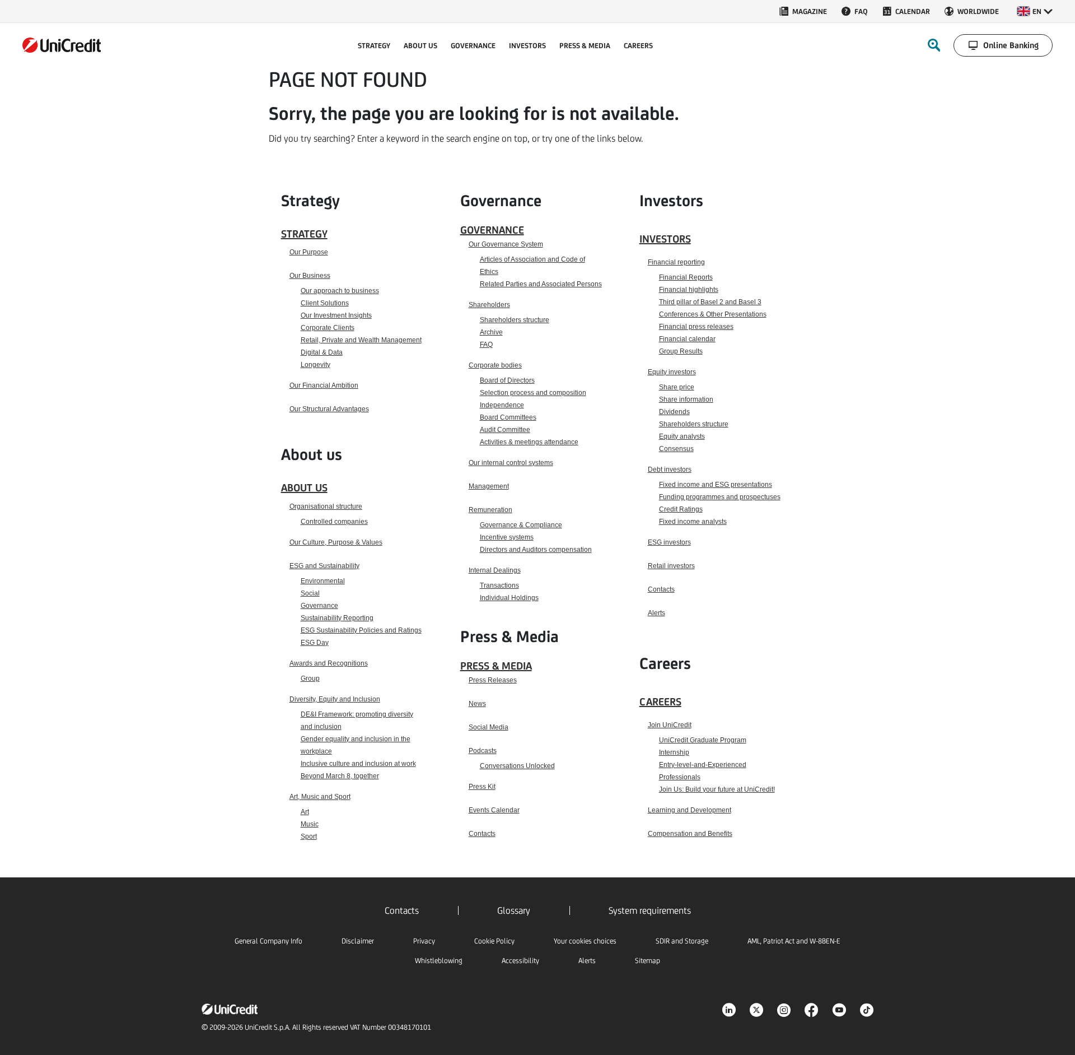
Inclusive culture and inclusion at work (358, 764)
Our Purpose (308, 252)
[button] (1035, 11)
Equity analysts (682, 436)
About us (304, 487)
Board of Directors (507, 380)
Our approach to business (340, 291)
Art (305, 812)
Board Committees (508, 417)
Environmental (323, 581)
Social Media (488, 727)
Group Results (681, 351)
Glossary (513, 910)
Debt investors (669, 469)
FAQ (486, 344)
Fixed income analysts (693, 522)
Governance (319, 606)
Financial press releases (696, 327)
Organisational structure (325, 506)
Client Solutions (325, 303)
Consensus (676, 449)
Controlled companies (334, 522)
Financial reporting (676, 262)
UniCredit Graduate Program (702, 740)
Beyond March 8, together (340, 776)
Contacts (482, 834)
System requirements (650, 910)
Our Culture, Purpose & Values (335, 542)
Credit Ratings (681, 509)
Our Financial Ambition (323, 385)
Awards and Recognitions (328, 663)
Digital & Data (322, 352)
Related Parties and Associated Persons (541, 284)
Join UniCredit (669, 725)
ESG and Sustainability (324, 566)
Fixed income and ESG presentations (715, 485)
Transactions (499, 585)
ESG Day (315, 643)
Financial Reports (686, 277)
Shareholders (489, 305)
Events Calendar (494, 810)
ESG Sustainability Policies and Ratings (361, 630)
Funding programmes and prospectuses (719, 497)
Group (310, 678)
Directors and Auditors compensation (536, 550)
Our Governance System (506, 244)
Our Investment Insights (336, 315)
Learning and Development (689, 810)
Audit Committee (505, 430)
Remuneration (490, 510)
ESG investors (669, 542)
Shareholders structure (514, 320)
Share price (676, 387)
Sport (309, 836)
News (477, 704)
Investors (665, 239)
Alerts (656, 613)
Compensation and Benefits (690, 834)
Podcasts (483, 751)
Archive (491, 332)
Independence (502, 405)
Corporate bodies (495, 365)
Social (310, 593)
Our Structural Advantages (329, 409)
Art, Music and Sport (319, 797)
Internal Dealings (495, 570)
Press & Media (496, 665)
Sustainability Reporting (337, 618)
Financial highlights (688, 290)
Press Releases (493, 680)
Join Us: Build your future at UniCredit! (717, 789)
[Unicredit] (61, 45)
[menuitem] (802, 11)
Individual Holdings (509, 598)
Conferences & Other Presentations (712, 314)
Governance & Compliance (521, 525)
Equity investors (672, 372)
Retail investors (671, 566)
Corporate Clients (327, 328)
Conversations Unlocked (517, 766)
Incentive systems (507, 537)
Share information (686, 399)
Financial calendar (687, 339)
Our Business (309, 276)
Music (310, 824)
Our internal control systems (511, 463)
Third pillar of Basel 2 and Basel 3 (710, 302)
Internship (674, 752)
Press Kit (482, 787)
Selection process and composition (533, 393)
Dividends (674, 412)
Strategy (304, 233)
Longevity (315, 365)
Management (489, 486)
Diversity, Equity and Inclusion (334, 699)
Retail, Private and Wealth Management (361, 340)
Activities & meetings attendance (529, 442)
